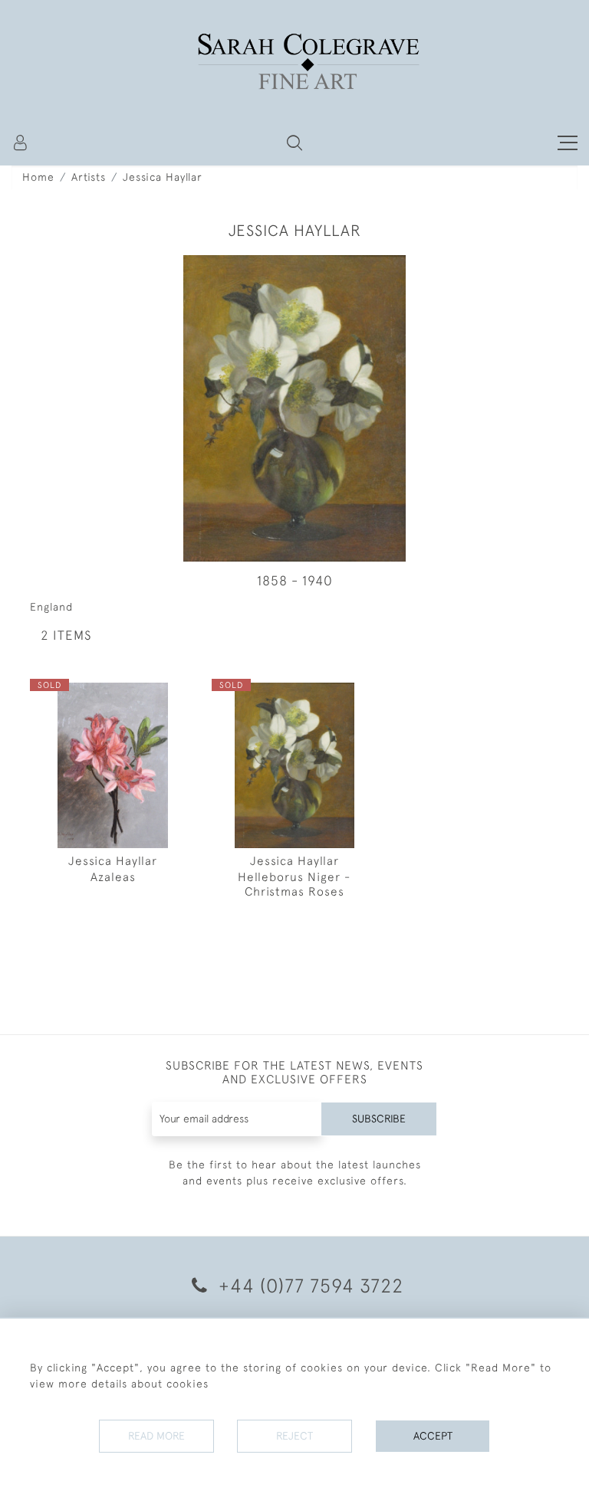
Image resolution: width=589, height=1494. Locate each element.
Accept (432, 1436)
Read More (156, 1436)
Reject (294, 1436)
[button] (294, 142)
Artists (88, 177)
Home (38, 177)
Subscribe (379, 1118)
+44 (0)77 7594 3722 (308, 1285)
